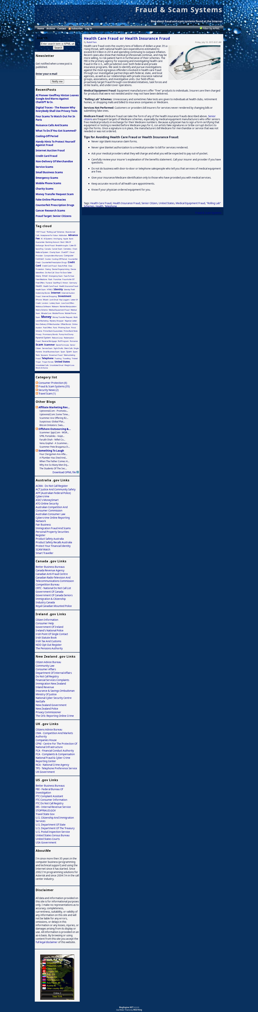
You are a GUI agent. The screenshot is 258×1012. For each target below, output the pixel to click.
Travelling (67, 358)
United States (166, 203)
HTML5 (50, 289)
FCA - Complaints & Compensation (55, 754)
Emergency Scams (47, 177)
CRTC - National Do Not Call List (53, 588)
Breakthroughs (62, 245)
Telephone (111, 206)
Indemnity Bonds (43, 293)
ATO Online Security (47, 503)
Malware (55, 306)
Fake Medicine (41, 279)
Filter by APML (211, 28)
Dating (48, 269)
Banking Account (52, 242)
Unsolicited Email (56, 365)
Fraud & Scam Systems (178, 9)
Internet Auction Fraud (50, 150)
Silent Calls (68, 348)
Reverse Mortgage (49, 341)
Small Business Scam (51, 351)
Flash (50, 279)
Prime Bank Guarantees (53, 331)
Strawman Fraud (56, 355)
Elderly (38, 276)
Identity (58, 289)
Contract (40, 259)
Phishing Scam (64, 327)
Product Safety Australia (50, 538)
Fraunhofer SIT (68, 279)
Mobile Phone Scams (48, 183)
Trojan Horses (47, 362)
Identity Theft (69, 289)
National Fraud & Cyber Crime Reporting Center (53, 759)
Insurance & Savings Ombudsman (55, 690)
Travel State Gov (45, 814)
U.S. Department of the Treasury (55, 828)
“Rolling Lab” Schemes (55, 232)
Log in (88, 28)
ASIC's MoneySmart (47, 500)
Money (46, 317)
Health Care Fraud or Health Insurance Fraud (127, 38)
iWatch (46, 299)
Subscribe (77, 28)
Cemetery (67, 249)
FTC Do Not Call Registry (49, 803)
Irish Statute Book (46, 637)
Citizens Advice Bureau (49, 729)
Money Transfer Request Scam (55, 194)
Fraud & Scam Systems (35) (54, 386)
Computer (68, 255)
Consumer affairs (46, 669)
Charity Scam (54, 252)
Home (40, 28)
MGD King (137, 1010)
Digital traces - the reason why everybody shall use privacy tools (56, 109)
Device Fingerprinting (61, 269)
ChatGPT (64, 252)
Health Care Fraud (100, 203)
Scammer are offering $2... (53, 418)
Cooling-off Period (47, 136)
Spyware (44, 355)
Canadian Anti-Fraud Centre (52, 574)
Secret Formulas (62, 345)
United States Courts (48, 839)
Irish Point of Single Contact (52, 634)
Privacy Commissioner (48, 712)
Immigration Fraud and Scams (53, 528)
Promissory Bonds (50, 334)
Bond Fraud (50, 245)
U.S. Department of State (51, 824)
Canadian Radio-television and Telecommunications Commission (55, 579)
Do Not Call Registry (47, 676)
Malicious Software (43, 306)
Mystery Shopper (57, 321)
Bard (62, 242)
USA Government (46, 842)
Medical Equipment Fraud (190, 203)
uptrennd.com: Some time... (54, 414)
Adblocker (63, 235)
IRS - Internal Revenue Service (53, 807)
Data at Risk (62, 266)
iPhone (39, 299)
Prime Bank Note (70, 331)
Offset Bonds (66, 324)
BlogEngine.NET (126, 1007)
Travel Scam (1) (47, 393)
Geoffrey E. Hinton (60, 283)
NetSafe (40, 701)
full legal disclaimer (47, 942)
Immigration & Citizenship (51, 599)
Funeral (49, 283)
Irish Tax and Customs (48, 641)
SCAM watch (43, 549)
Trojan (38, 362)
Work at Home (42, 368)
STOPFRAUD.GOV (46, 810)
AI (41, 238)
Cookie (48, 259)
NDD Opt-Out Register (49, 644)
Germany (73, 283)
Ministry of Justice (46, 694)
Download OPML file (64, 472)
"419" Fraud (40, 232)
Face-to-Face (69, 276)
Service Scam (47, 348)
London (45, 303)
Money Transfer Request (62, 317)
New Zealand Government (51, 705)
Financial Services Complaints (52, 680)
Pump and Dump (66, 334)
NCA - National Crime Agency (52, 764)
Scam (39, 344)
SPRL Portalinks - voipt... (51, 436)
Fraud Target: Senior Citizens (53, 216)
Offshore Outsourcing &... (55, 429)
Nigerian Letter (71, 321)
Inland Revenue (45, 687)
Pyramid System (43, 337)
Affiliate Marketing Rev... (54, 407)
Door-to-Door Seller (63, 272)
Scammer (49, 344)
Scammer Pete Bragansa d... (54, 446)
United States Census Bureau (53, 835)
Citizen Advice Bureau (48, 662)
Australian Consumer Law (50, 514)
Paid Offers (47, 327)
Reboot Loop (57, 338)
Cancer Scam (57, 249)
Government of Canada (49, 591)
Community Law (45, 665)
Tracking (58, 358)
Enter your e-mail (46, 74)
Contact (61, 28)
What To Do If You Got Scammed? (56, 130)
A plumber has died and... (53, 457)
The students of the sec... (53, 468)
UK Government (45, 772)
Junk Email (54, 299)
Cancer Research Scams (50, 210)
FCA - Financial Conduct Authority (55, 750)
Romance (74, 341)
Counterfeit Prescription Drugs (55, 205)
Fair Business (43, 524)
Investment (64, 296)
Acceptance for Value (49, 235)
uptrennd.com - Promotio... (53, 410)
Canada (48, 249)
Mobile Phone (58, 313)
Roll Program (63, 341)
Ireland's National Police (49, 630)
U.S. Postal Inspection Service (53, 831)
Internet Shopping (49, 296)
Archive (50, 28)
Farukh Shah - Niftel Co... (52, 439)
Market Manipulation (68, 306)
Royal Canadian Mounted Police (54, 606)
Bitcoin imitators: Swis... (51, 425)
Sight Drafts (58, 348)
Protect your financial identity (53, 546)
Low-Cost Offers (67, 303)
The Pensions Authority (49, 648)
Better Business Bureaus (50, 567)
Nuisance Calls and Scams (52, 125)
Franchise (57, 279)
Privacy (39, 334)
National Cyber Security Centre (54, 698)
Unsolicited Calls (42, 365)
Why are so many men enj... (54, 464)
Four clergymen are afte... (53, 454)
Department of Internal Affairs (54, 673)
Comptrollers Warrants (53, 255)
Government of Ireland (49, 627)
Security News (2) (49, 390)
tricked (75, 358)
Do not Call (49, 272)
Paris (55, 327)
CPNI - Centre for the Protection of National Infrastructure (56, 745)
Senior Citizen (149, 203)
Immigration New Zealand (51, 683)
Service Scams (44, 167)
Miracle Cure (46, 313)
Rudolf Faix (92, 42)
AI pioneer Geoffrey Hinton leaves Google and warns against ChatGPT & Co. (57, 99)
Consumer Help (45, 623)
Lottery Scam (54, 303)
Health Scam (41, 289)
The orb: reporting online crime (55, 715)
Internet (55, 292)
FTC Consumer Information (51, 799)
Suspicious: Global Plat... (52, 421)
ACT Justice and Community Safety (56, 489)
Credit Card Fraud (46, 156)
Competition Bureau (47, 584)
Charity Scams (44, 188)
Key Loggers (64, 299)
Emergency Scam (56, 276)
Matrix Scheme (42, 310)
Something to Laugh (51, 450)
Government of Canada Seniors (54, 595)
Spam (69, 351)
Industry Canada (45, 602)
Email (45, 276)
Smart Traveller (44, 553)
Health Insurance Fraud (126, 203)
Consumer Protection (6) (53, 383)
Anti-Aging (57, 238)
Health (99, 206)
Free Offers (40, 283)
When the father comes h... (54, 461)
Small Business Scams (49, 172)
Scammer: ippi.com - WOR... (54, 432)
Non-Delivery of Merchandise (54, 161)
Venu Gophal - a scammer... (53, 443)
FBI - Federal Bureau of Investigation (49, 791)
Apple (65, 238)
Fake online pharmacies (51, 199)
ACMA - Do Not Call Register (52, 486)
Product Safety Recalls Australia (54, 542)
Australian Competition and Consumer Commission (52, 508)
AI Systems (48, 238)
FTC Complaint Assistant (49, 796)
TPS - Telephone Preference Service (56, 768)
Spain (63, 351)
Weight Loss (69, 365)
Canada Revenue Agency (50, 570)
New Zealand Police (47, 708)
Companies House (46, 740)
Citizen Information (47, 619)
